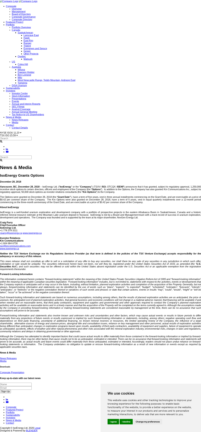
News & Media (13, 117)
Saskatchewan (25, 32)
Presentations (19, 98)
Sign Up (5, 391)
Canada (16, 30)
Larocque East (31, 35)
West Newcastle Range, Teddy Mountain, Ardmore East (46, 80)
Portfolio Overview (21, 27)
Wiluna (21, 69)
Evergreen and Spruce (35, 48)
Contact (10, 125)
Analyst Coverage (21, 109)
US (13, 61)
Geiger (27, 51)
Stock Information (21, 96)
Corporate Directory (22, 19)
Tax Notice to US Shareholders (28, 114)
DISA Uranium (19, 85)
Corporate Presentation (12, 372)
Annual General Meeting (24, 112)
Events (15, 101)
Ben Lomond (24, 75)
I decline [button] (126, 421)
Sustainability (13, 88)
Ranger (27, 43)
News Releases (20, 120)
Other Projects (31, 54)
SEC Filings (18, 106)
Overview (17, 9)
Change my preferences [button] (148, 421)
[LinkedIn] (7, 149)
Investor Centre (20, 93)
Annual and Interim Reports (26, 104)
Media (15, 122)
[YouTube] (7, 152)
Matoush (28, 59)
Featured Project (14, 22)
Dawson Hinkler (26, 72)
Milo (20, 77)
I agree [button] (113, 421)
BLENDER (32, 430)
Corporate (11, 6)
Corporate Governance (24, 17)
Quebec (22, 56)
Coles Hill (23, 64)
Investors (10, 91)
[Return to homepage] (9, 1)
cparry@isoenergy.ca (11, 233)
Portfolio (10, 24)
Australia (16, 67)
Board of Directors (21, 14)
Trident (27, 46)
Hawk (27, 38)
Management (18, 11)
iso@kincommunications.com (15, 246)
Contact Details (20, 127)
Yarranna (22, 83)
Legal (37, 428)
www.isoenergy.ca (32, 233)
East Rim (28, 40)
